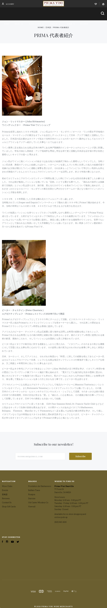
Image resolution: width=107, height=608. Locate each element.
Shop (17, 24)
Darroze (31, 498)
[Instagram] (7, 542)
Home (7, 24)
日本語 (70, 24)
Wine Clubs (35, 24)
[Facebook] (2, 542)
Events (54, 24)
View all (31, 506)
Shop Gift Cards (9, 506)
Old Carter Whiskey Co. (38, 502)
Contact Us (45, 31)
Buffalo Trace (34, 490)
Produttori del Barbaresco (39, 486)
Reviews (84, 24)
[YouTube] (12, 542)
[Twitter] (18, 542)
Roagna (31, 494)
